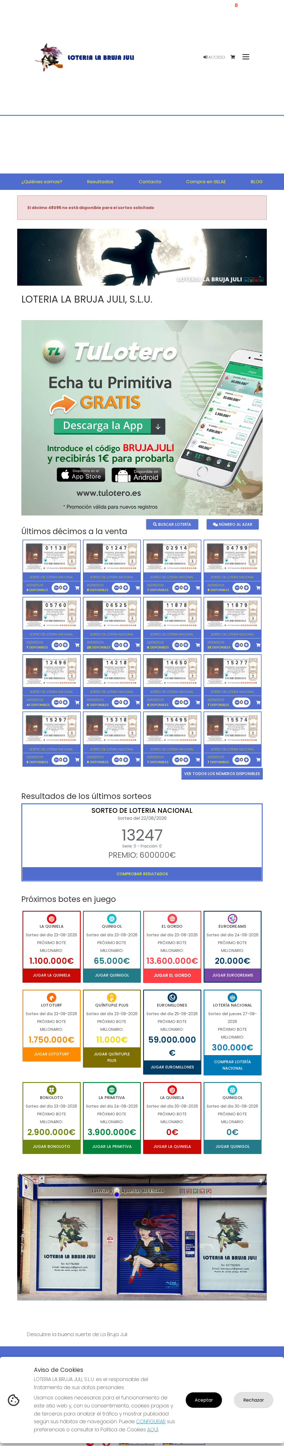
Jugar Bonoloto (51, 1146)
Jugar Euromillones (172, 1067)
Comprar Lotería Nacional (232, 1065)
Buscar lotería (174, 524)
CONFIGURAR (151, 1421)
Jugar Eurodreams (232, 975)
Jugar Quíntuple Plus (112, 1057)
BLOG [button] (257, 181)
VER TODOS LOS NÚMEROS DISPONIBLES (222, 773)
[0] (235, 57)
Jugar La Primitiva (112, 1146)
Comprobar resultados (142, 874)
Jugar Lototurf (51, 1054)
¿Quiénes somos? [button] (41, 181)
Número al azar (235, 524)
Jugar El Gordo (172, 975)
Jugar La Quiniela (51, 975)
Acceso (216, 57)
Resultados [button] (100, 181)
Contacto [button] (150, 181)
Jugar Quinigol (112, 975)
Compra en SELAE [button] (206, 181)
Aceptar (204, 1400)
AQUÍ (152, 1429)
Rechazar (253, 1400)
